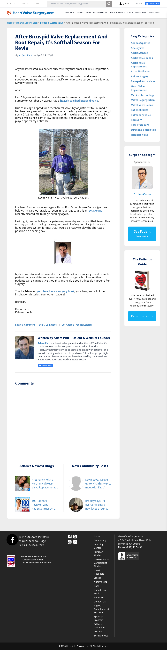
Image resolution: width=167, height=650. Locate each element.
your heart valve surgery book (55, 291)
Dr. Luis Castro (142, 194)
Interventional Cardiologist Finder (101, 563)
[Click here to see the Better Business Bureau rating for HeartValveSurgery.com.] (139, 556)
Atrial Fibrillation (141, 71)
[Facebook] (12, 539)
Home (10, 22)
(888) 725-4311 (135, 547)
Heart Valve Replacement (139, 88)
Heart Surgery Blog (27, 22)
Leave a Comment (25, 324)
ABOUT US (11, 3)
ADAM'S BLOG (141, 12)
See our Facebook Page (31, 544)
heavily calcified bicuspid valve (79, 100)
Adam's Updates (140, 42)
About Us (99, 597)
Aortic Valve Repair (142, 57)
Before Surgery (139, 76)
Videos (97, 577)
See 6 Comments (48, 324)
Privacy (98, 631)
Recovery (136, 119)
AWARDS (25, 3)
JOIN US (126, 3)
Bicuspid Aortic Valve (51, 22)
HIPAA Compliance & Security (101, 609)
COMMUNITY (68, 12)
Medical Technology (142, 95)
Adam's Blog (100, 581)
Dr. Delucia (95, 210)
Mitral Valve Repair (142, 105)
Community (100, 540)
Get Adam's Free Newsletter (76, 324)
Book (96, 585)
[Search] (109, 4)
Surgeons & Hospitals (143, 129)
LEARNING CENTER (83, 12)
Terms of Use (101, 635)
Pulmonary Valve (141, 114)
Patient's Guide (142, 316)
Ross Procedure (140, 124)
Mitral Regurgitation (143, 99)
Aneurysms (137, 48)
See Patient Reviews (142, 233)
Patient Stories (139, 109)
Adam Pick (25, 55)
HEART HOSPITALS (117, 12)
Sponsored (140, 162)
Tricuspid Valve (139, 134)
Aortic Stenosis (139, 52)
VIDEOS (130, 12)
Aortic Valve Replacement (139, 64)
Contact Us (100, 601)
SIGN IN (139, 3)
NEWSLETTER (154, 12)
